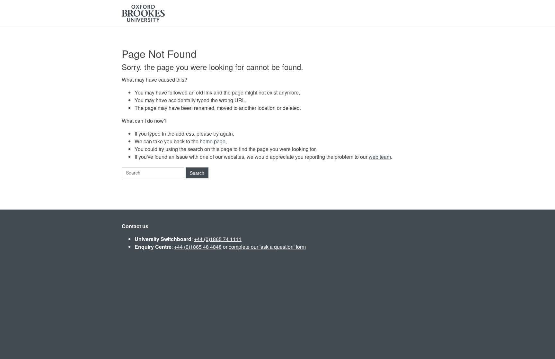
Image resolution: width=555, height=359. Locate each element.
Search (197, 173)
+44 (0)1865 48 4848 (198, 246)
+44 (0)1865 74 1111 (218, 239)
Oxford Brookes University (143, 13)
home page (212, 141)
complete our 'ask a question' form (267, 246)
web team (380, 156)
